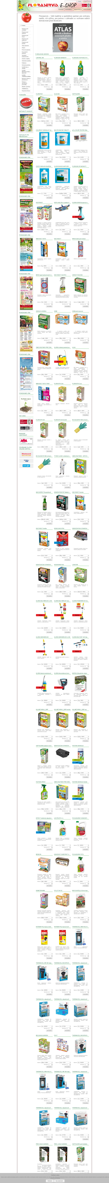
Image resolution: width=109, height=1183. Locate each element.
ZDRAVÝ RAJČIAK (77, 275)
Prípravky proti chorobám (25, 29)
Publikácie (24, 63)
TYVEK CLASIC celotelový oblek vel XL (64, 456)
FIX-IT (55, 1035)
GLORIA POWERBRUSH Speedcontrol (82, 601)
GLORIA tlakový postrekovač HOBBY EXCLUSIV (49, 673)
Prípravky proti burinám (25, 43)
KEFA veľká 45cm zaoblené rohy (62, 202)
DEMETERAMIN (40, 890)
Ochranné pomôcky (26, 65)
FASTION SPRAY (40, 782)
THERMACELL (25, 88)
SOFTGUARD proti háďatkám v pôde (82, 1144)
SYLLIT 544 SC (58, 890)
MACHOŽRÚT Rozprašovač (43, 492)
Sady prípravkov (25, 45)
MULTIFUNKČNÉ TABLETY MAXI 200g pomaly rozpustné (69, 130)
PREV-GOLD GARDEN (42, 1144)
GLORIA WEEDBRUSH (42, 637)
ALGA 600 (57, 94)
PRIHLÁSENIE (87, 9)
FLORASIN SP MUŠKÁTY (79, 166)
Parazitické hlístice (26, 90)
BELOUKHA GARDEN (42, 1035)
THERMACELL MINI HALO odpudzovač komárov (85, 926)
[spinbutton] (50, 87)
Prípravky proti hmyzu (25, 36)
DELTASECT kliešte (41, 528)
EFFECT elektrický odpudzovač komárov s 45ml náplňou (51, 818)
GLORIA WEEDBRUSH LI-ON (62, 637)
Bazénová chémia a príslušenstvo (26, 79)
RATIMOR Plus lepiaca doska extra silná (46, 926)
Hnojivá (23, 47)
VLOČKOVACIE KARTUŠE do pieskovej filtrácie (67, 166)
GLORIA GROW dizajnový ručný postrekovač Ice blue (86, 202)
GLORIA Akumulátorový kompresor (63, 673)
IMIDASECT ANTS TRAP (43, 383)
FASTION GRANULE (78, 745)
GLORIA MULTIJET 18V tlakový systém (82, 637)
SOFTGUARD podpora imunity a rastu (46, 745)
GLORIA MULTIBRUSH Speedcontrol (64, 601)
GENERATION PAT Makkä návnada (63, 492)
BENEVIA (38, 854)
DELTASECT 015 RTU (60, 275)
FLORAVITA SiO (40, 419)
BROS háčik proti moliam (79, 238)
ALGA (73, 347)
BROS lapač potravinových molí (44, 275)
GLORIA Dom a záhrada (25, 68)
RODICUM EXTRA (59, 528)
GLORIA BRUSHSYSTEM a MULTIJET (26, 72)
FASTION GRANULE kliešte (79, 782)
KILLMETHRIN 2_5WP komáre (62, 709)
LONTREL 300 (40, 57)
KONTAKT (61, 9)
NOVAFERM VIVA (59, 564)
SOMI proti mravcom (77, 311)
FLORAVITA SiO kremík (60, 419)
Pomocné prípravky (26, 49)
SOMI (55, 311)
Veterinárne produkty (26, 60)
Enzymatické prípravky (25, 52)
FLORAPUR (39, 94)
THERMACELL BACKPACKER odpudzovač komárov (68, 963)
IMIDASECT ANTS (41, 238)
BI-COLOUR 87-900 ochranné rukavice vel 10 (48, 456)
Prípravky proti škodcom (25, 33)
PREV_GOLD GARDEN (60, 1144)
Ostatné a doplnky (26, 58)
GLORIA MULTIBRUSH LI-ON (44, 601)
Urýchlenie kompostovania (25, 56)
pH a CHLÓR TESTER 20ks (79, 130)
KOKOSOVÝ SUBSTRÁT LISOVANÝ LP (65, 854)
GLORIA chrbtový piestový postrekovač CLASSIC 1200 (68, 347)
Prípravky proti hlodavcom (25, 39)
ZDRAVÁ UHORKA (41, 311)
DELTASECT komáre (78, 492)
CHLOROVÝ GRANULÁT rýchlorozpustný (47, 130)
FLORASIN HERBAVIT (60, 57)
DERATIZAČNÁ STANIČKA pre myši (45, 564)
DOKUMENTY (69, 9)
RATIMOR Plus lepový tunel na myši (63, 926)
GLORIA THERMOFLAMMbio (26, 76)
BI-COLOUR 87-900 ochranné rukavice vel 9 (84, 419)
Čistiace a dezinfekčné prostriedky (24, 83)
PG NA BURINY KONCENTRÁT (80, 818)
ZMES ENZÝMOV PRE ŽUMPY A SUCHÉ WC (48, 347)
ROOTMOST (39, 202)
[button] (79, 1)
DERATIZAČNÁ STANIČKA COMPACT (64, 745)
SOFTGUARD (76, 94)
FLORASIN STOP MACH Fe (79, 57)
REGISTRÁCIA (78, 9)
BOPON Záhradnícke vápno (79, 673)
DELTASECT (57, 238)
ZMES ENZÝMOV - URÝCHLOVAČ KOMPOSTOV (85, 456)
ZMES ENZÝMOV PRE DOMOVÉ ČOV (64, 782)
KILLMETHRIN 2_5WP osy (79, 709)
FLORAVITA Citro (58, 383)
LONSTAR (75, 564)
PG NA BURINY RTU (78, 854)
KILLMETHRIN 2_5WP (42, 709)
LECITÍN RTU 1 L (58, 818)
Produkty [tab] (23, 25)
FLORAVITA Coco (77, 383)
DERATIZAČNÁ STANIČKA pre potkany (83, 528)
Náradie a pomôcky (26, 86)
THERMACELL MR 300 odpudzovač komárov (48, 963)
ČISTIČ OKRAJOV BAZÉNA (43, 166)
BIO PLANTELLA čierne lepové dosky (82, 890)
